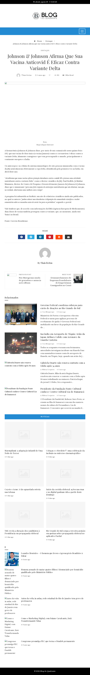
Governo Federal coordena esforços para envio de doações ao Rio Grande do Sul (61, 306)
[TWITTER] (30, 237)
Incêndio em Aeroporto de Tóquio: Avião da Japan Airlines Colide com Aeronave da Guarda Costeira (62, 336)
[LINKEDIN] (40, 237)
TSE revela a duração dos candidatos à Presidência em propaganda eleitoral (22, 532)
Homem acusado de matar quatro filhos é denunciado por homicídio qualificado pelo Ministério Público (52, 570)
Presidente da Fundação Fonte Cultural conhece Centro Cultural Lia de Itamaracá (62, 390)
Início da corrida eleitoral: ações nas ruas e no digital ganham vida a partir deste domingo (65, 492)
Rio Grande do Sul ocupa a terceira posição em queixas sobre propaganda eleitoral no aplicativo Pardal (65, 533)
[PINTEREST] (49, 237)
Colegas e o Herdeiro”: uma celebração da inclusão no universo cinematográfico (65, 451)
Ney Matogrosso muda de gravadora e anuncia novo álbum (30, 279)
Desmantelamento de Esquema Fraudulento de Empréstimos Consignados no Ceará (60, 280)
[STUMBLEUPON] (59, 237)
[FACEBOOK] (21, 237)
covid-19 (58, 178)
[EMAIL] (68, 237)
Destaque (45, 50)
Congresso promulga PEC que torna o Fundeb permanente (48, 641)
